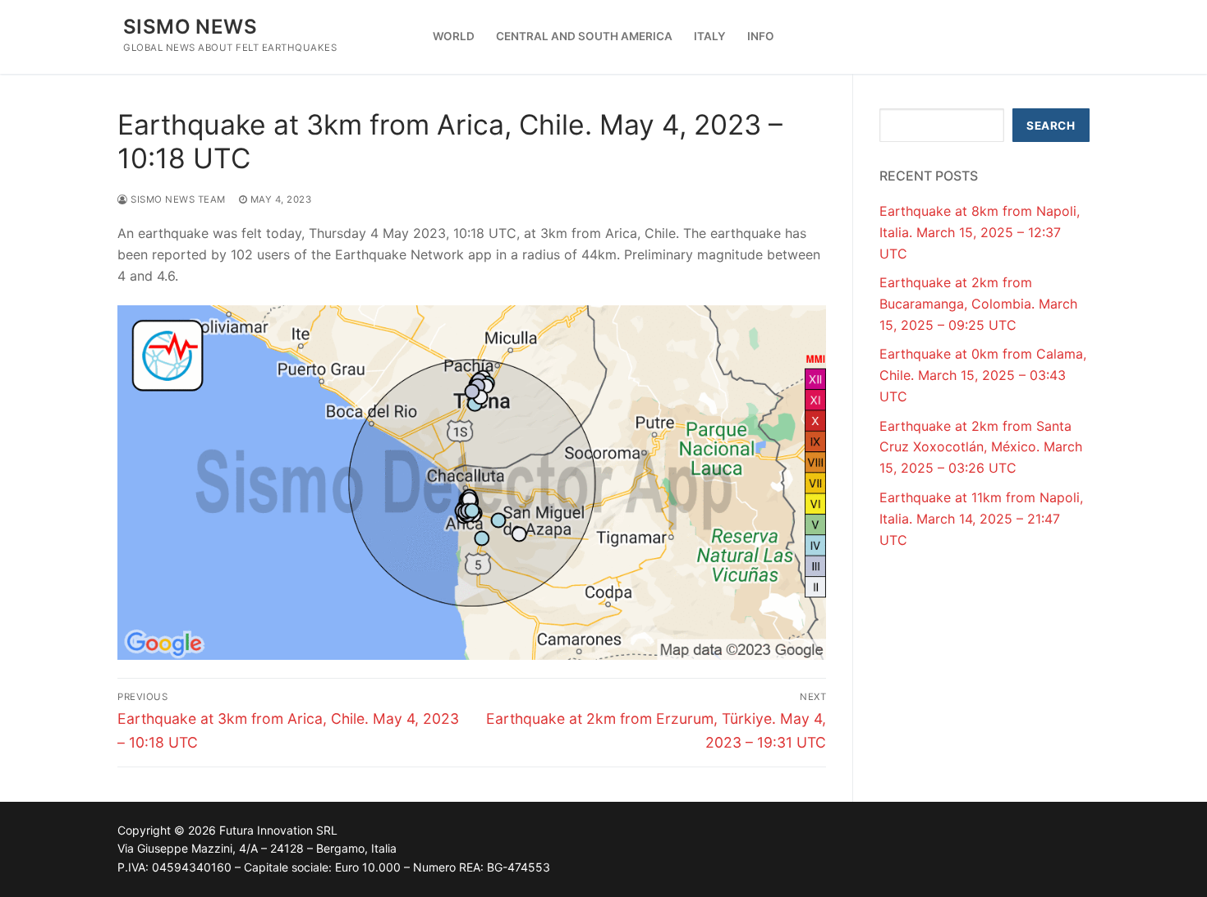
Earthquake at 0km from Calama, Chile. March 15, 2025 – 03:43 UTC (982, 375)
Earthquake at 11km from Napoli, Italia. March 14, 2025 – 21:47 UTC (981, 518)
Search (1050, 125)
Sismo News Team (177, 199)
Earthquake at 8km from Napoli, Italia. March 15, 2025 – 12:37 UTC (979, 232)
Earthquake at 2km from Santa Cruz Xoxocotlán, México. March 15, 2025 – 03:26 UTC (980, 447)
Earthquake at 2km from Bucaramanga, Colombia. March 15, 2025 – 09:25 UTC (978, 303)
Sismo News (190, 27)
